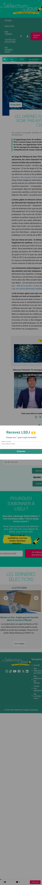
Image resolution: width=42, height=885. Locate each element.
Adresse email (6, 441)
